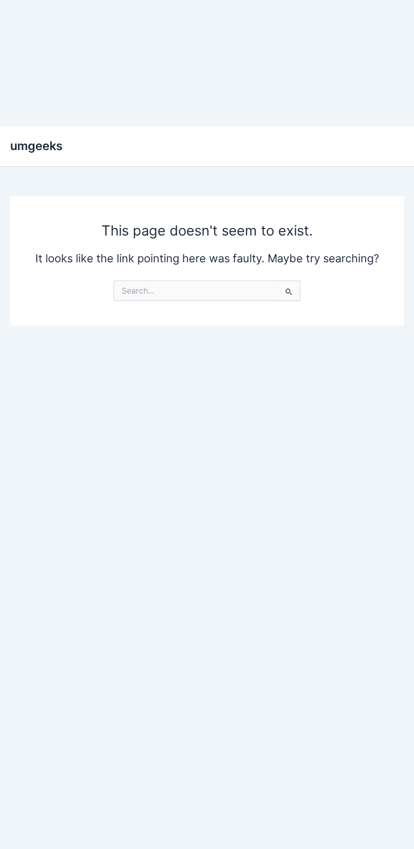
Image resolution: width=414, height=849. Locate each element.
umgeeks (36, 145)
